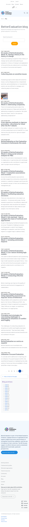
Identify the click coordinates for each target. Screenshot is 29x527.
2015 (6, 403)
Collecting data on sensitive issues (14, 74)
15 (18, 371)
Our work (8, 4)
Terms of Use (4, 521)
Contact (17, 4)
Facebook (26, 503)
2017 (6, 400)
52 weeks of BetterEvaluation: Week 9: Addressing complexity (13, 104)
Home (2, 18)
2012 (6, 408)
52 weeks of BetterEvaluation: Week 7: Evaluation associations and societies (13, 172)
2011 (6, 409)
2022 (6, 391)
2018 (6, 398)
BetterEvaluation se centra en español (12, 342)
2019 (6, 396)
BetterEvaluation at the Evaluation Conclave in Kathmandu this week (14, 142)
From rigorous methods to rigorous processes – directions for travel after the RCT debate (14, 124)
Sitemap (3, 519)
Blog (13, 4)
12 (9, 371)
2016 (6, 401)
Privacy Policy (4, 518)
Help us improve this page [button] (10, 376)
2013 (6, 406)
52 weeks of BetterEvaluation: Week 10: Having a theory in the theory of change (12, 54)
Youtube (25, 505)
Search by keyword (7, 37)
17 (23, 371)
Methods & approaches (6, 468)
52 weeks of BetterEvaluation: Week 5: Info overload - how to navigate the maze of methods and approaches (14, 217)
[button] (24, 13)
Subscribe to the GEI (7, 496)
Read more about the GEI (8, 452)
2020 (6, 395)
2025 (6, 386)
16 (20, 371)
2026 (6, 385)
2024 (6, 388)
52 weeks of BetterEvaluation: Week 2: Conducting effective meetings (12, 275)
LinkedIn (25, 507)
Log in (17, 1)
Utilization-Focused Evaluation (12, 354)
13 (12, 371)
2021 (6, 393)
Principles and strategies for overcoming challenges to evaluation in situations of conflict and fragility (13, 317)
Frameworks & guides (6, 465)
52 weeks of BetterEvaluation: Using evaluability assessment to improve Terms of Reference (13, 295)
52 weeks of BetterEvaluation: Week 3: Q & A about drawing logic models (14, 252)
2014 (6, 404)
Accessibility (4, 516)
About (21, 4)
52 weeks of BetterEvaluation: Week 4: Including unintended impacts (12, 240)
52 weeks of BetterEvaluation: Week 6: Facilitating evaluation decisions (12, 194)
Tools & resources (5, 470)
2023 (6, 390)
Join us (12, 1)
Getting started (5, 462)
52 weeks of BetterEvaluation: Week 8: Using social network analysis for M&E (12, 153)
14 (15, 371)
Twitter (25, 501)
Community (4, 473)
